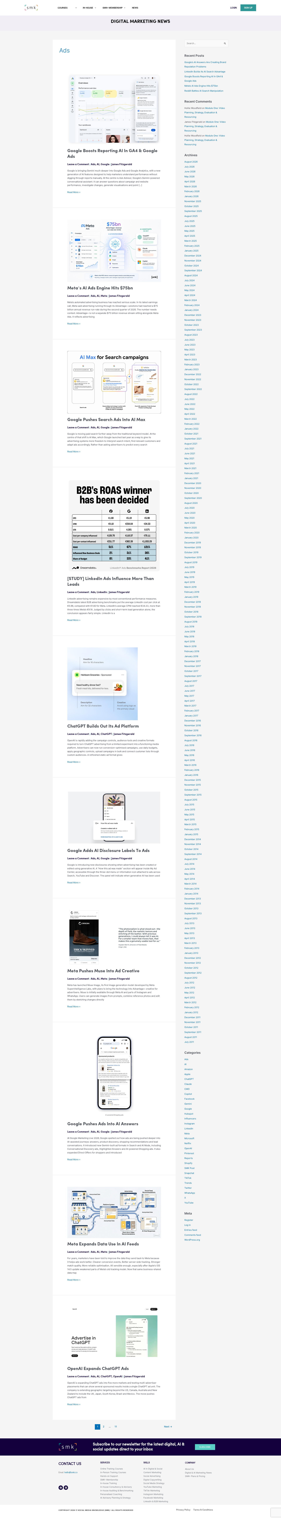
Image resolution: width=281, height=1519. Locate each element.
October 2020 (191, 493)
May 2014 (189, 873)
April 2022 (189, 414)
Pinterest (189, 1153)
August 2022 (191, 394)
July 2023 (189, 339)
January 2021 (191, 478)
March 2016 (190, 765)
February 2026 (191, 191)
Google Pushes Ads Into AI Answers (102, 1124)
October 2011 (191, 1027)
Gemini (188, 1103)
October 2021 (191, 433)
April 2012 (189, 997)
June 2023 (190, 344)
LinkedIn (102, 592)
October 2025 (191, 206)
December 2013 (192, 898)
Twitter (188, 1188)
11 (116, 1426)
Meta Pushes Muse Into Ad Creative (103, 971)
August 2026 (191, 161)
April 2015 (189, 819)
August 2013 (190, 918)
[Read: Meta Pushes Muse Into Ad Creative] (114, 937)
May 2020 (189, 517)
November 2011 (192, 1022)
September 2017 (193, 676)
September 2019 (193, 557)
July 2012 (189, 982)
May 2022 (189, 409)
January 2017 (191, 715)
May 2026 (189, 176)
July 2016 (189, 745)
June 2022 (189, 404)
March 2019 (190, 587)
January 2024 (191, 310)
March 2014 (190, 883)
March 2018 (190, 646)
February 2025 (191, 245)
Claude (188, 1084)
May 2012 (189, 992)
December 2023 (192, 315)
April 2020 (189, 522)
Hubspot (188, 1113)
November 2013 (192, 903)
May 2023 (189, 349)
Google (105, 164)
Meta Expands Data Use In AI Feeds (103, 1244)
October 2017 (191, 671)
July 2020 (189, 507)
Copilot (188, 1094)
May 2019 (189, 577)
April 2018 (189, 641)
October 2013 (191, 908)
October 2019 (191, 552)
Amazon (188, 1069)
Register (188, 1220)
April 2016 (189, 760)
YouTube (188, 1202)
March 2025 (190, 240)
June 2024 (190, 285)
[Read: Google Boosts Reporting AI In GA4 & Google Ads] (114, 109)
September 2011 (192, 1032)
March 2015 (190, 824)
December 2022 (192, 374)
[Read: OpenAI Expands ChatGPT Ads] (114, 1334)
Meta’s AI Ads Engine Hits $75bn (100, 288)
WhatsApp (189, 1192)
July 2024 (189, 280)
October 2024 (191, 265)
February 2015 (191, 829)
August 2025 (191, 216)
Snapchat (189, 1173)
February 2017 (191, 710)
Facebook (189, 1098)
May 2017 (189, 695)
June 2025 (189, 226)
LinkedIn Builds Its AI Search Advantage (204, 71)
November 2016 (192, 725)
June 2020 (189, 512)
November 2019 (192, 547)
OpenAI (117, 1376)
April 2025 (189, 235)
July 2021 (189, 448)
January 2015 (191, 834)
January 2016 (191, 775)
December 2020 (192, 483)
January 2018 (191, 656)
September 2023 (193, 329)
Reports (188, 1158)
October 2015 (191, 789)
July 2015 (189, 804)
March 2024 (190, 300)
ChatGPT (106, 734)
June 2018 (189, 631)
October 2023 (191, 325)
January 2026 (191, 196)
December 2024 (192, 255)
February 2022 (191, 423)
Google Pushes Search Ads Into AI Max (106, 419)
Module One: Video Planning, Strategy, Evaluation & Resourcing (204, 112)
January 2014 (191, 893)
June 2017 (189, 690)
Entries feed (190, 1230)
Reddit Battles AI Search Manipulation (203, 90)
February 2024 (192, 305)
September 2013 (193, 913)
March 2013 (190, 943)
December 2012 (192, 958)
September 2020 (193, 498)
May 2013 (189, 933)
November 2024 (192, 260)
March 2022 (190, 418)
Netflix (187, 1143)
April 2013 (189, 938)
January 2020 (191, 537)
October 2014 (191, 849)
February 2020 (191, 532)
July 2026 (189, 166)
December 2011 (192, 1017)
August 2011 (190, 1037)
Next (168, 1426)
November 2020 (192, 488)
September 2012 (193, 972)
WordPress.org (192, 1239)
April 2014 (189, 878)
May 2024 (189, 290)
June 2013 (189, 928)
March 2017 (190, 705)
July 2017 (189, 685)
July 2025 (189, 221)
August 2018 (190, 621)
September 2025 (193, 211)
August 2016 (190, 740)
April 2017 (189, 700)
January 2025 (191, 250)
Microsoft (189, 1138)
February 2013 (191, 948)
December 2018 (192, 602)
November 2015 (192, 784)
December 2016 (192, 720)
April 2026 (189, 181)
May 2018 (189, 636)
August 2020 (191, 503)
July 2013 (189, 923)
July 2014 (189, 864)
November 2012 (192, 962)
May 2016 (189, 755)
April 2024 (189, 295)
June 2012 (189, 987)
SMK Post (189, 1168)
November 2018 (192, 606)
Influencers (190, 1118)
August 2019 (190, 562)
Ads (93, 164)
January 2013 (191, 953)
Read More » (73, 192)
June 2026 (189, 171)
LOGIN (233, 8)
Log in (187, 1225)
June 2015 (189, 809)
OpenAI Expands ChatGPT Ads (98, 1368)
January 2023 (191, 369)
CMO (187, 1089)
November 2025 (192, 201)
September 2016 (193, 735)
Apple (187, 1074)
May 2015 (189, 814)
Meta (104, 296)
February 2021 (191, 473)
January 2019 (191, 597)
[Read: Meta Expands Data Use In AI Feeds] (114, 1212)
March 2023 (190, 359)
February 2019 (191, 592)
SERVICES (105, 1463)
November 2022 (192, 379)
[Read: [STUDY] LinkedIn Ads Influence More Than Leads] (114, 525)
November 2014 (192, 844)
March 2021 (190, 468)
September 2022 (193, 389)
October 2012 (191, 967)
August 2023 (191, 334)
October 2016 (191, 730)
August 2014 (190, 859)
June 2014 (189, 868)
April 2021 (189, 463)
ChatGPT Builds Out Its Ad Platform (103, 726)
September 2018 (193, 616)
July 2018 (189, 626)
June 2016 (189, 750)
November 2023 (192, 320)
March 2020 (190, 527)
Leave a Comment (78, 164)
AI (98, 164)
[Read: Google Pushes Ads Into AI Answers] (114, 1075)
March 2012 (190, 1002)
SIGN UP (248, 8)
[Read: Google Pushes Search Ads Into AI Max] (114, 382)
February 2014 (191, 888)
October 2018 (191, 611)
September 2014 (193, 854)
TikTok (187, 1178)
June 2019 (189, 572)
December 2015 (192, 780)
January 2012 (191, 1012)
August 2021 (190, 443)
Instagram (189, 1123)
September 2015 (193, 794)
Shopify (188, 1163)
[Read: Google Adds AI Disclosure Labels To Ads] (114, 816)
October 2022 (191, 384)
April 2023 (189, 354)
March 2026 (190, 186)
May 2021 (189, 458)
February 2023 (192, 364)
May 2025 (189, 230)
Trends (188, 1183)
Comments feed (192, 1235)
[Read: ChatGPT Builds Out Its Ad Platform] (102, 683)
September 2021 (193, 438)
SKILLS (146, 1463)
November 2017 (192, 666)
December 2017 (192, 661)
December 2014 (192, 839)
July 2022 (189, 399)
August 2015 (190, 799)
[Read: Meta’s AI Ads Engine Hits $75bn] (114, 250)
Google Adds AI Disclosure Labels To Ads (108, 850)
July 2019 (189, 567)
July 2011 (189, 1042)
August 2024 (191, 275)
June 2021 (189, 453)
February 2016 (191, 770)
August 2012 (190, 977)
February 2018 (191, 651)
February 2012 (191, 1007)
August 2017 (190, 681)
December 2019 (192, 542)
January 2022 (191, 428)
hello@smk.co (71, 1472)
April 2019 (189, 582)
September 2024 (193, 270)
